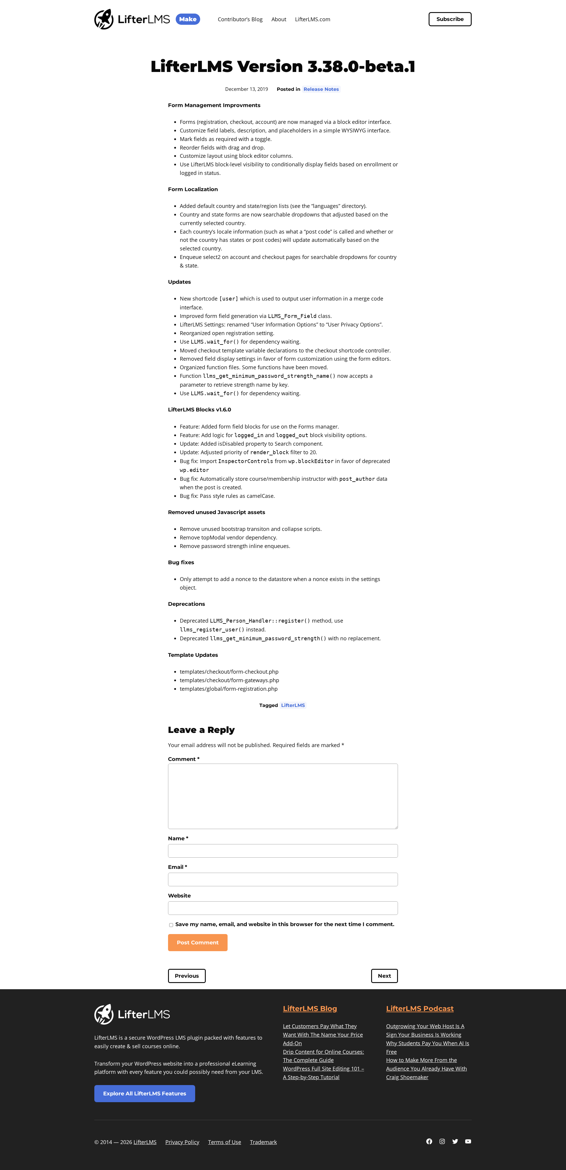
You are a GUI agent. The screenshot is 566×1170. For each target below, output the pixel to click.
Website (179, 895)
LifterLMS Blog (310, 1008)
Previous (187, 976)
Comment (184, 759)
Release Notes (321, 89)
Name (178, 838)
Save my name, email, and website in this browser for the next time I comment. (284, 924)
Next (384, 976)
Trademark (263, 1142)
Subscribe (450, 19)
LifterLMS (293, 705)
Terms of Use (224, 1142)
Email (177, 867)
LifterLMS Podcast (420, 1008)
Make (188, 19)
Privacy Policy (182, 1142)
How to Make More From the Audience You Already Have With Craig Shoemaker (426, 1068)
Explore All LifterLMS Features (144, 1093)
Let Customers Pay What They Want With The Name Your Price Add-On (323, 1035)
